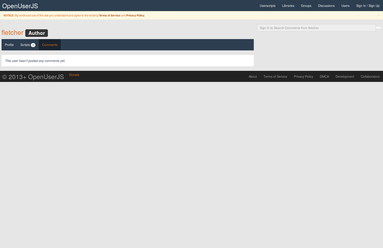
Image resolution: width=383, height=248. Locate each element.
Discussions (326, 5)
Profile (9, 44)
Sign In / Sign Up (368, 5)
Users (345, 5)
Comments (49, 44)
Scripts (27, 44)
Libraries (288, 5)
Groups (306, 5)
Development (345, 76)
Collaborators (370, 76)
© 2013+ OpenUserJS (33, 76)
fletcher (12, 32)
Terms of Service (109, 15)
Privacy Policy (135, 15)
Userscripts (268, 5)
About (253, 76)
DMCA (324, 76)
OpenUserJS (20, 5)
